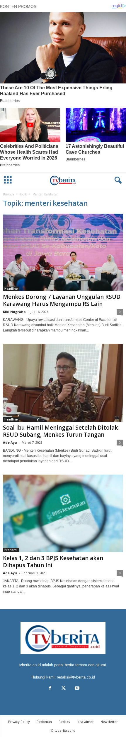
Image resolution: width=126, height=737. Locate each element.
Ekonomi (10, 550)
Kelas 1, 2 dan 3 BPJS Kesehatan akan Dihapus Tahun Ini (53, 561)
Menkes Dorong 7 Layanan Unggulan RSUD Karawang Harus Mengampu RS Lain (61, 300)
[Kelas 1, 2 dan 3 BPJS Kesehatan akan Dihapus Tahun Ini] (63, 513)
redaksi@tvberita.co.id (76, 677)
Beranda (8, 194)
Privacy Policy (19, 721)
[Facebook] (50, 688)
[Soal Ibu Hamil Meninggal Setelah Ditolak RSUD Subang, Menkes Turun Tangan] (63, 383)
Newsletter (109, 721)
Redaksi (65, 721)
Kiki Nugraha (14, 311)
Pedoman (44, 721)
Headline (11, 289)
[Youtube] (76, 688)
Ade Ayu (10, 442)
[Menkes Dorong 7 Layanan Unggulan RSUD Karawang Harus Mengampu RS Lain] (63, 252)
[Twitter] (63, 688)
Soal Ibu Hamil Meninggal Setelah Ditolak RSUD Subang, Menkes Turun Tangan (60, 431)
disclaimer (85, 721)
